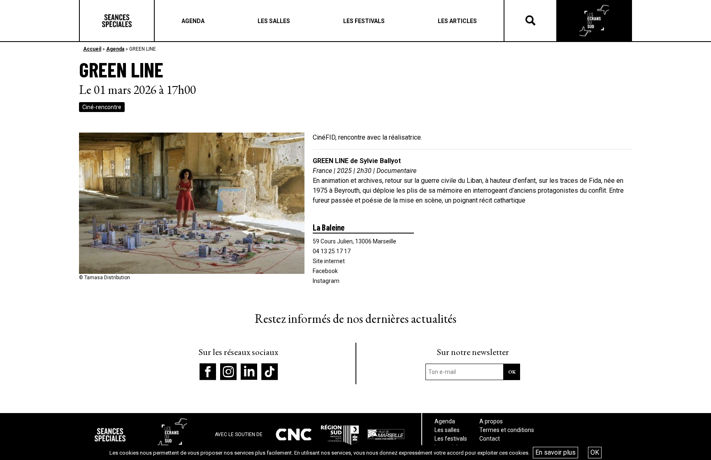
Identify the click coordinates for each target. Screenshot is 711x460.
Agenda (115, 49)
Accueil (92, 49)
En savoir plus (555, 452)
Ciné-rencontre (101, 107)
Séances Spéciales (117, 20)
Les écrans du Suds (594, 20)
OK (594, 452)
